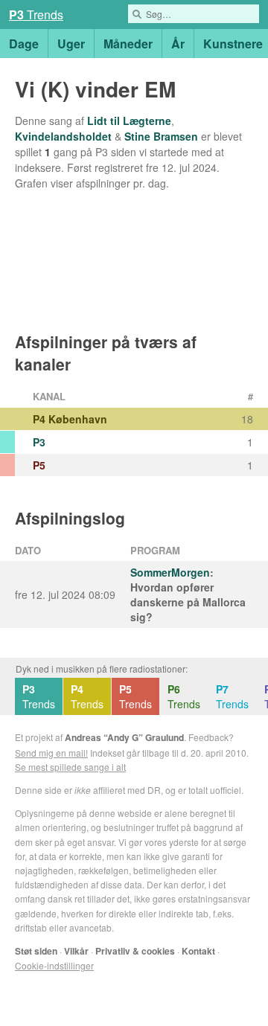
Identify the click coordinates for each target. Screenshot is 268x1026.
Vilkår (76, 951)
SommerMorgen (170, 572)
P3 (39, 442)
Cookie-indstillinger (54, 965)
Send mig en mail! (51, 752)
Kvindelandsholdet (63, 136)
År (178, 43)
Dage (24, 43)
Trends (38, 696)
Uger (71, 43)
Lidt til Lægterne (129, 120)
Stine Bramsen (161, 136)
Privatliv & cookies (135, 951)
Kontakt (198, 951)
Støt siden (36, 951)
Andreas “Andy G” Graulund (124, 737)
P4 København (70, 418)
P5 (39, 465)
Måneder (128, 43)
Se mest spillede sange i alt (70, 766)
